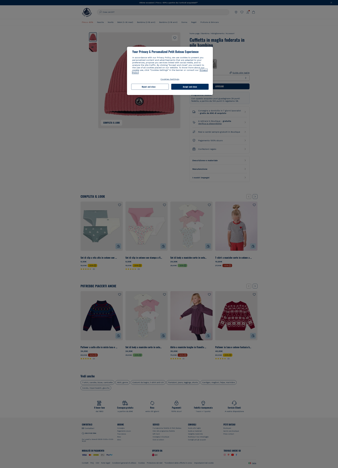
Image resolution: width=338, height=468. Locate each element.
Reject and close (149, 86)
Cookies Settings (170, 79)
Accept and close (190, 86)
